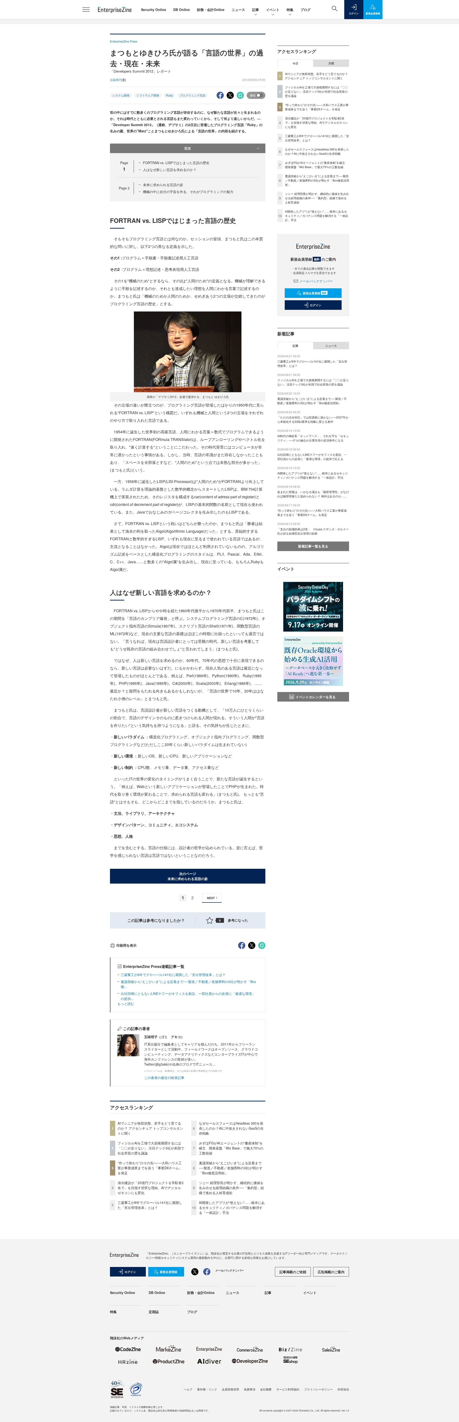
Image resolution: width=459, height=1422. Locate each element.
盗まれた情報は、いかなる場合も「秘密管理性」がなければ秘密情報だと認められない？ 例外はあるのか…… (313, 494)
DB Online (181, 9)
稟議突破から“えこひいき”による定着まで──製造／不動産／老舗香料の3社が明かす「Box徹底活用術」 (230, 1167)
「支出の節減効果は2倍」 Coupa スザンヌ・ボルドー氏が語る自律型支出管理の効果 (313, 531)
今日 (295, 63)
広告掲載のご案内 (331, 1271)
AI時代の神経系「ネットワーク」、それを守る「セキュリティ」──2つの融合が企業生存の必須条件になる (313, 438)
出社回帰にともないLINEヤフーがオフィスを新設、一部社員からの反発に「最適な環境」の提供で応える (312, 456)
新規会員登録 (315, 293)
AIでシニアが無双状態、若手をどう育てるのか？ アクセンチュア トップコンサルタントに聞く (150, 1128)
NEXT (211, 898)
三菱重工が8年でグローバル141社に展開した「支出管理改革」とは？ (173, 974)
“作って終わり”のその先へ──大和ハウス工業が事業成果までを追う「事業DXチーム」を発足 (150, 1167)
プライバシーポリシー (318, 1389)
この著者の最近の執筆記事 (164, 1077)
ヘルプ (188, 1389)
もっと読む (125, 1003)
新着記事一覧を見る (313, 546)
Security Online (153, 9)
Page (124, 188)
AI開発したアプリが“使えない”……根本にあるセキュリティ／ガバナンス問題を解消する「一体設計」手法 (232, 1207)
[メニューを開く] (86, 9)
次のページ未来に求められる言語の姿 (188, 876)
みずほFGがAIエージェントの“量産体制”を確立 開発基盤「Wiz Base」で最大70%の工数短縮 (231, 1148)
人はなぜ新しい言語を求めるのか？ (170, 169)
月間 (331, 63)
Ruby (169, 95)
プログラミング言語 (192, 95)
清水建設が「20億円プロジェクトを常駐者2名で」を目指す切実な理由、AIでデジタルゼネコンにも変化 (151, 1187)
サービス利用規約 (287, 1389)
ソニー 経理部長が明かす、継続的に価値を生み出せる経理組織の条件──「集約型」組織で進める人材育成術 (231, 1187)
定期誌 (154, 1311)
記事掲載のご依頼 (292, 1271)
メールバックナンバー (316, 281)
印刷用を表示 (126, 945)
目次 (187, 148)
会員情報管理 (230, 1389)
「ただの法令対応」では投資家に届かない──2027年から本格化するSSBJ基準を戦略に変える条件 (313, 419)
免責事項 (249, 1389)
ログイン (315, 305)
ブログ (306, 9)
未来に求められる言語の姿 (163, 184)
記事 (255, 9)
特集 (290, 9)
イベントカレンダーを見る (315, 696)
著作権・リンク (207, 1389)
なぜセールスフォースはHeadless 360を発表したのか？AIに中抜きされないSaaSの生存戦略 (231, 1128)
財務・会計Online (210, 9)
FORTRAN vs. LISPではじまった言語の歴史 (176, 162)
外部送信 (343, 1389)
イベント (272, 9)
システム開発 (121, 95)
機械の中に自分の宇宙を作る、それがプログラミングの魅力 (188, 191)
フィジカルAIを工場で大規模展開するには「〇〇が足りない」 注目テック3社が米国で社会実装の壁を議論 (151, 1148)
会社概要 (266, 1389)
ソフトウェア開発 (147, 95)
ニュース (238, 9)
